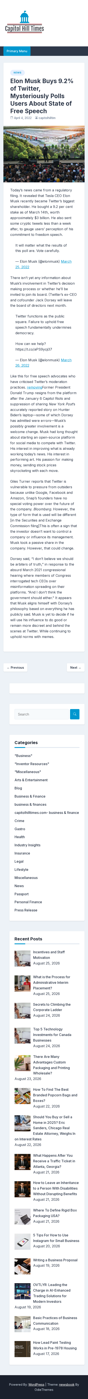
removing (34, 387)
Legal (19, 861)
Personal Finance (28, 902)
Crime (19, 821)
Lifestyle (21, 869)
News (17, 72)
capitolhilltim (47, 118)
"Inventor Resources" (32, 764)
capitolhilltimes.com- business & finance (47, 812)
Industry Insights (27, 845)
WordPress (36, 1384)
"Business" (23, 756)
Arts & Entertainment (31, 780)
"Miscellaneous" (28, 772)
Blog (18, 788)
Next (75, 667)
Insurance (22, 853)
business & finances (30, 804)
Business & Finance (30, 796)
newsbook (67, 1384)
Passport (22, 894)
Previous (15, 667)
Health (20, 837)
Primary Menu (17, 51)
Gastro (20, 829)
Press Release (26, 910)
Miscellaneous (26, 878)
